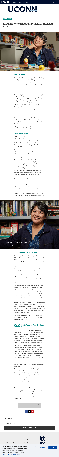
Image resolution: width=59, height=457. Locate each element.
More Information (41, 447)
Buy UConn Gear (25, 443)
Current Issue (7, 437)
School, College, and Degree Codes (10, 443)
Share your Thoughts (29, 428)
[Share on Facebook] (27, 411)
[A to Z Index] (56, 2)
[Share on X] (29, 411)
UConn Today (25, 439)
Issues (5, 439)
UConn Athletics (25, 441)
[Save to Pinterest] (32, 411)
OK (52, 447)
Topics (5, 441)
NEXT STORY (32, 406)
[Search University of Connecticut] (54, 2)
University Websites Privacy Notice (11, 454)
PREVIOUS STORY (23, 406)
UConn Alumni (25, 437)
